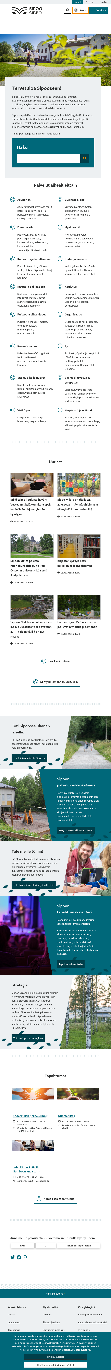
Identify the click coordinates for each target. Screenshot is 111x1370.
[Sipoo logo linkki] (27, 13)
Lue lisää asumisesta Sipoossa (29, 758)
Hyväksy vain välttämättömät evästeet (55, 1365)
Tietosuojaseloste (51, 1322)
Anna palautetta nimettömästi (92, 1322)
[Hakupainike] (67, 10)
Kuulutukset (14, 1322)
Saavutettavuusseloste (54, 1329)
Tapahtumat (14, 1329)
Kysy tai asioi (84, 1329)
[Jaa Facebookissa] (18, 1258)
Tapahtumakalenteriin (71, 964)
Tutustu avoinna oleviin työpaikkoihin (33, 885)
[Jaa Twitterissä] (12, 1258)
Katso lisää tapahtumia (59, 1199)
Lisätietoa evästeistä (80, 1349)
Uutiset (11, 1314)
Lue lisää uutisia (59, 661)
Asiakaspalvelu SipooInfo (90, 1314)
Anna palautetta (55, 1293)
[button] (23, 1245)
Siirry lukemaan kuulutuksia (59, 681)
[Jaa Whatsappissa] (25, 1258)
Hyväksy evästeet (55, 1356)
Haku (22, 147)
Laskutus (47, 1314)
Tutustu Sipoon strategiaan (28, 1038)
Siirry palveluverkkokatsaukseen (76, 830)
